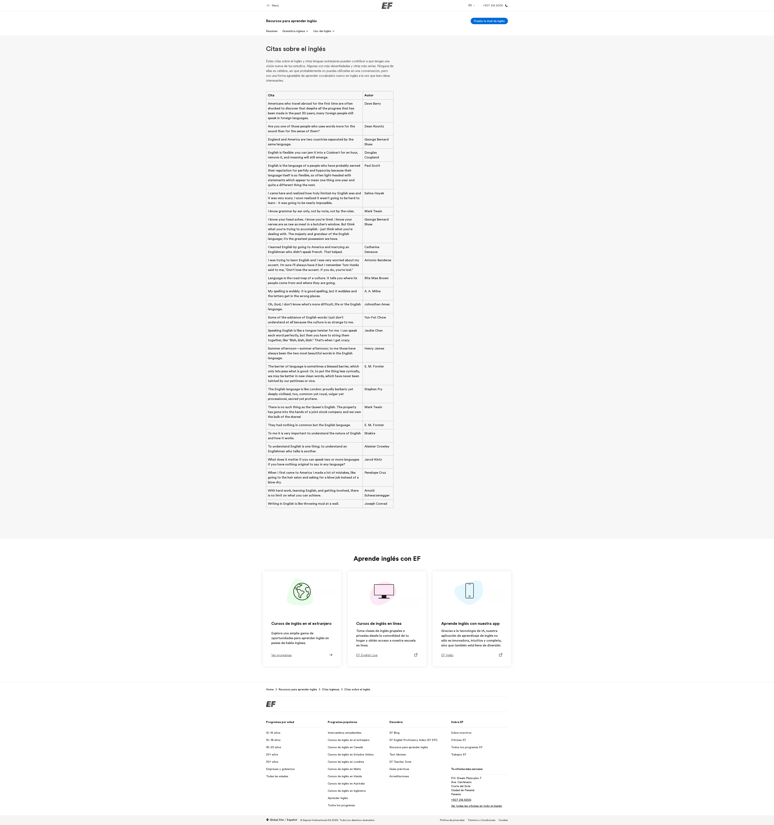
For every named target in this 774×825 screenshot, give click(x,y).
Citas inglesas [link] (330, 689)
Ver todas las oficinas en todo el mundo (476, 805)
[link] (291, 21)
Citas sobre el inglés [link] (357, 689)
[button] (273, 5)
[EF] (387, 5)
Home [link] (270, 689)
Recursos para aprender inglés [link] (298, 689)
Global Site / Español (283, 819)
